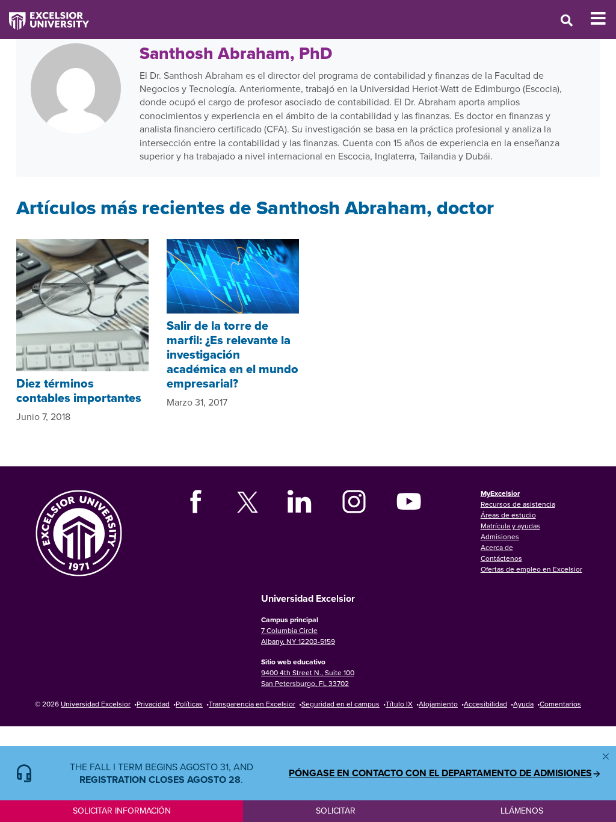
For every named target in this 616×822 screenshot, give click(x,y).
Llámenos (521, 811)
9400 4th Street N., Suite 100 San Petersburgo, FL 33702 (307, 677)
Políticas (189, 704)
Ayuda (523, 704)
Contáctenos (501, 558)
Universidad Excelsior (96, 704)
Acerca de (497, 547)
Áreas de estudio (508, 515)
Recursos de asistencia (518, 504)
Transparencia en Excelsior (252, 704)
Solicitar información (122, 811)
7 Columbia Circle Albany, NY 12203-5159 (298, 635)
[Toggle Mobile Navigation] (603, 19)
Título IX (399, 704)
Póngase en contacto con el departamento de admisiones (440, 773)
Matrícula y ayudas (510, 526)
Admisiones (500, 536)
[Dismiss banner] (605, 756)
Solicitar (336, 811)
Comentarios (560, 704)
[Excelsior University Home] (44, 15)
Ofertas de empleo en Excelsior (531, 569)
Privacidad (153, 704)
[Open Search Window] (567, 20)
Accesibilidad (485, 704)
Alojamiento (438, 704)
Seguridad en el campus (340, 704)
